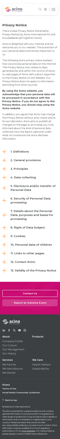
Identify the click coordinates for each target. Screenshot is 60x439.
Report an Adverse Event (30, 302)
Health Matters (41, 364)
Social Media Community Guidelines (21, 392)
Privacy (6, 384)
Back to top (11, 400)
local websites (28, 431)
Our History (9, 353)
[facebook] (9, 330)
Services (7, 360)
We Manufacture (12, 368)
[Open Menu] (53, 9)
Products (37, 336)
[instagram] (24, 330)
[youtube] (19, 330)
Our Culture (9, 345)
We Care (37, 360)
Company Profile (12, 341)
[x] (14, 330)
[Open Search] (40, 9)
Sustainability (40, 368)
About (6, 336)
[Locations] (45, 9)
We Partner (9, 364)
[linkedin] (3, 330)
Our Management (13, 349)
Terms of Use (9, 388)
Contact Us (30, 293)
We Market (9, 372)
